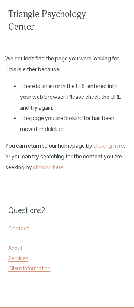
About (15, 247)
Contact (18, 228)
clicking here (108, 146)
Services (18, 258)
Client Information (29, 268)
